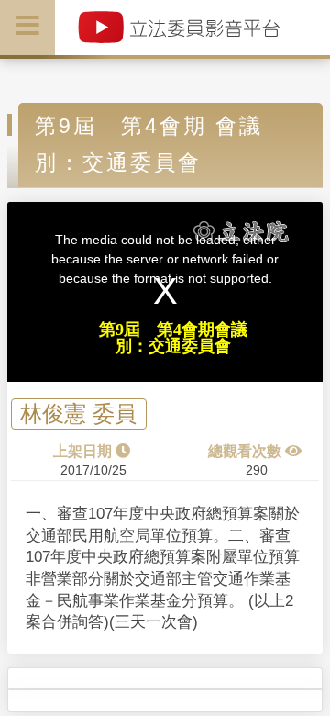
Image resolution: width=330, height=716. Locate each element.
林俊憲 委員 (78, 414)
